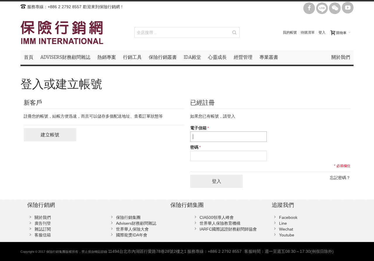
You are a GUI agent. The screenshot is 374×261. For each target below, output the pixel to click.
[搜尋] (234, 32)
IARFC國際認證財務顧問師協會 (228, 229)
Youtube (286, 235)
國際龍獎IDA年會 (131, 235)
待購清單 (308, 32)
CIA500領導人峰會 (217, 217)
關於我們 (42, 217)
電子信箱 (198, 128)
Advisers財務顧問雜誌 (136, 223)
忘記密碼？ (340, 177)
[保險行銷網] (61, 32)
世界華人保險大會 (132, 229)
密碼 (194, 147)
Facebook (288, 217)
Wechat (286, 229)
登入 (321, 32)
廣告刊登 (42, 223)
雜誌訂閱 (42, 229)
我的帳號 (290, 32)
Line (283, 223)
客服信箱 (42, 235)
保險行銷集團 (128, 217)
